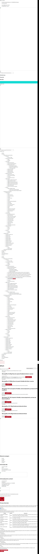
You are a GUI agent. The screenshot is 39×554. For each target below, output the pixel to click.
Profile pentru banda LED (11, 208)
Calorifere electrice (9, 245)
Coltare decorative (10, 219)
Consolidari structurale (11, 177)
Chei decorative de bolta (11, 217)
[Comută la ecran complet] (3, 550)
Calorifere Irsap (6, 233)
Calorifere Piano (8, 236)
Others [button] (1, 545)
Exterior (9, 232)
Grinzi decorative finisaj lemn (12, 201)
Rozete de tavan (10, 314)
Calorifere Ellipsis (8, 238)
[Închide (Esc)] (7, 550)
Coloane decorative (11, 218)
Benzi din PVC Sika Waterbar (14, 270)
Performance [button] (2, 532)
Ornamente (9, 202)
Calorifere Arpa (8, 237)
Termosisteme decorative (11, 328)
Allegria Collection (8, 329)
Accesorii (7, 230)
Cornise (9, 199)
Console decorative (11, 220)
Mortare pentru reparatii (11, 175)
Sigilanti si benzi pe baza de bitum (13, 286)
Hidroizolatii (7, 161)
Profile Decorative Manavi (8, 191)
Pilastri (9, 206)
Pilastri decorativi (10, 222)
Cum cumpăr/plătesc (5, 253)
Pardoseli (7, 156)
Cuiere (9, 247)
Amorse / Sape (10, 157)
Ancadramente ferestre (11, 214)
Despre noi (3, 252)
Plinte (8, 207)
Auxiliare (9, 160)
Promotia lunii (4, 250)
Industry (7, 187)
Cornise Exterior (10, 221)
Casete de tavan (10, 194)
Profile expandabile (12, 271)
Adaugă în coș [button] (8, 384)
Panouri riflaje (10, 203)
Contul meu (2, 75)
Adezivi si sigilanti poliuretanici (12, 179)
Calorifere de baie (8, 345)
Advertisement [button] (2, 541)
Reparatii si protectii (9, 173)
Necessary (2, 508)
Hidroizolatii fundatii (11, 172)
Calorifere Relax (8, 343)
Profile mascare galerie (11, 313)
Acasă (3, 256)
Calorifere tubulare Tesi (9, 234)
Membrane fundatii (10, 169)
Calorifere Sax (8, 235)
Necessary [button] (1, 507)
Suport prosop (10, 248)
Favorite (2, 77)
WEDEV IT (9, 495)
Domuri (9, 200)
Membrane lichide (10, 171)
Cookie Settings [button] (10, 278)
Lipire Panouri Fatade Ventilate (14, 189)
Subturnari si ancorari (11, 174)
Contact (3, 358)
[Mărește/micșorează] (1, 550)
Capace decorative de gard (12, 216)
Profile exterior (8, 316)
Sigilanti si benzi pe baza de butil (12, 285)
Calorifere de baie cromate (10, 346)
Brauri (8, 193)
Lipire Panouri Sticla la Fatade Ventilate (15, 190)
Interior (9, 231)
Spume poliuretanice (11, 185)
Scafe (8, 315)
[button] (19, 360)
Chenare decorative (11, 299)
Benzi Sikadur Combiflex (13, 269)
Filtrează (1, 360)
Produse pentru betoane (9, 158)
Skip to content (2, 0)
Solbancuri (9, 223)
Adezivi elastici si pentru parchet (13, 184)
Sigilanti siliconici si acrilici (11, 284)
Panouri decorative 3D (11, 204)
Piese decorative (10, 205)
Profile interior (8, 192)
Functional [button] (1, 528)
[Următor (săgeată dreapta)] (3, 551)
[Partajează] (5, 550)
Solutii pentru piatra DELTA (8, 249)
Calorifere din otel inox (9, 244)
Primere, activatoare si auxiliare (12, 186)
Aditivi (9, 159)
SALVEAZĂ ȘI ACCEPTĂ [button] (3, 548)
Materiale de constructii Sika (8, 155)
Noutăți (2, 79)
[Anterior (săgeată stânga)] (1, 551)
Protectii (9, 176)
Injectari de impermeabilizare (12, 163)
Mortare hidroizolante (11, 162)
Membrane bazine (10, 170)
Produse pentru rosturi (11, 164)
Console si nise (10, 301)
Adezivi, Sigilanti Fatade (11, 188)
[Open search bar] (0, 71)
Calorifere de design (9, 344)
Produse (3, 257)
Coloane (9, 300)
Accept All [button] (14, 278)
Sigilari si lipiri (8, 178)
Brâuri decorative (10, 215)
